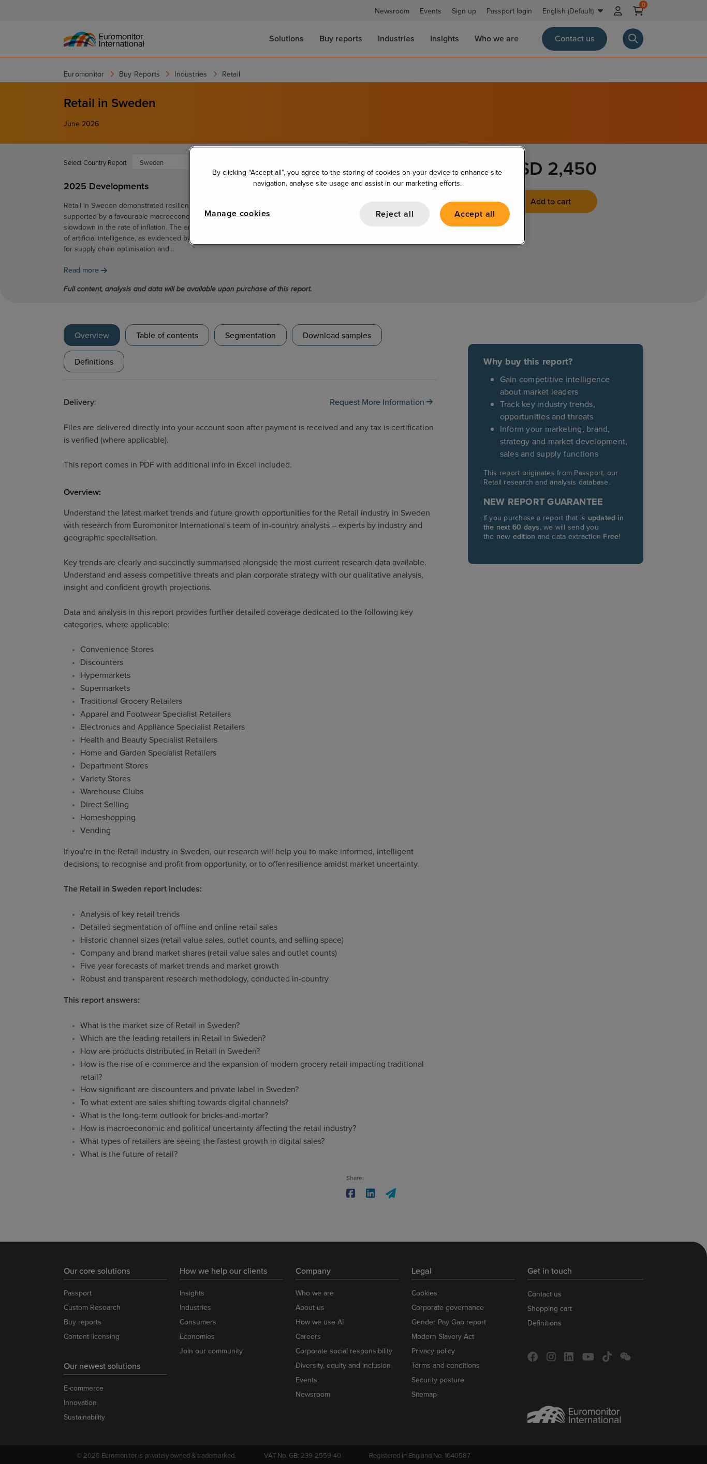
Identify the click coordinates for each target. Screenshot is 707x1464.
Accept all (474, 214)
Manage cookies (237, 213)
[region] (357, 195)
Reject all (395, 214)
